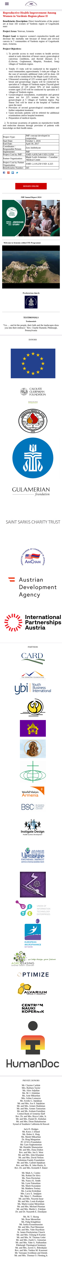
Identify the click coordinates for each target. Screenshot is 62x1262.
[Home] (31, 6)
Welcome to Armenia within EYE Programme (22, 243)
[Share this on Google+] (8, 173)
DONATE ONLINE (31, 186)
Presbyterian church (31, 293)
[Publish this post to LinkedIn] (13, 173)
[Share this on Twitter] (17, 173)
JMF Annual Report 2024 (31, 197)
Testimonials (31, 321)
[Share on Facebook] (4, 173)
